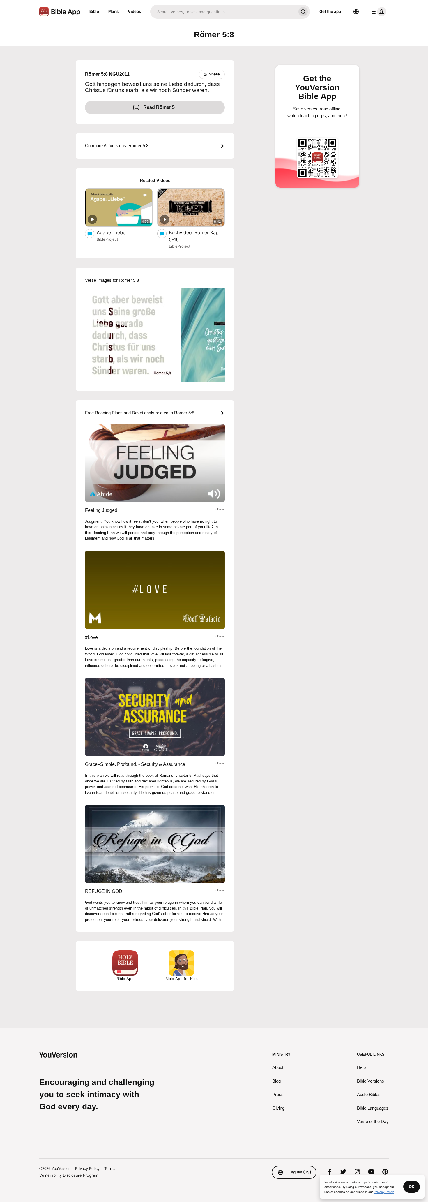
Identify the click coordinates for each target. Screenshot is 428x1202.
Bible (94, 11)
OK (411, 1186)
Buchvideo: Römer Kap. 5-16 (194, 236)
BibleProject (107, 239)
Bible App (125, 978)
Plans (113, 11)
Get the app (330, 11)
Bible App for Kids (181, 978)
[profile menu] (378, 11)
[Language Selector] (356, 11)
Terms (109, 1168)
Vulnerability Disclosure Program (68, 1175)
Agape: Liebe (117, 232)
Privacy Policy (87, 1168)
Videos (134, 11)
